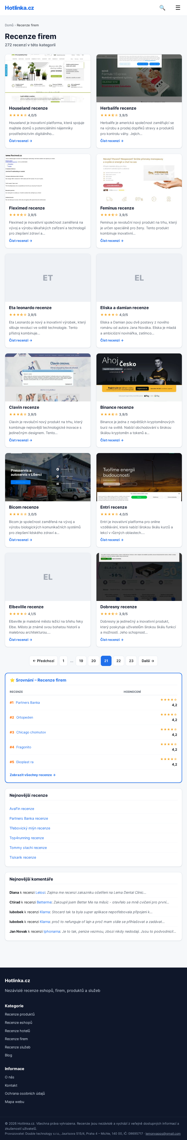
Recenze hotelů (17, 1031)
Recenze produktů (20, 1014)
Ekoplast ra (25, 762)
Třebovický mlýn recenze (29, 828)
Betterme (44, 902)
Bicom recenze (24, 507)
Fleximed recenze (27, 208)
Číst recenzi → (20, 141)
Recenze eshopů (18, 1022)
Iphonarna (52, 931)
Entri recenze (113, 507)
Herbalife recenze (118, 108)
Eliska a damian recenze (124, 307)
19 (81, 661)
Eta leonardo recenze (30, 307)
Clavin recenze (24, 407)
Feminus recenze (117, 208)
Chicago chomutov (31, 732)
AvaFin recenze (21, 809)
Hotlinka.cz (19, 7)
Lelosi (40, 892)
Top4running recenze (26, 838)
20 (93, 661)
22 (118, 661)
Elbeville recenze (26, 606)
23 (131, 661)
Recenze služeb (17, 1047)
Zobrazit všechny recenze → (33, 775)
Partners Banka (28, 702)
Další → (148, 661)
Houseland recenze (28, 108)
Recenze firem (16, 1039)
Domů (9, 25)
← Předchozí (43, 661)
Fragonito (23, 747)
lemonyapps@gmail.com (163, 1133)
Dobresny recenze (118, 606)
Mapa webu (14, 1102)
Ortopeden (24, 717)
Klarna (45, 912)
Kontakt (11, 1085)
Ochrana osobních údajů (25, 1093)
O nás (9, 1077)
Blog (8, 1055)
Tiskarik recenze (22, 857)
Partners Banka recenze (28, 818)
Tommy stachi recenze (28, 848)
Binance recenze (117, 407)
